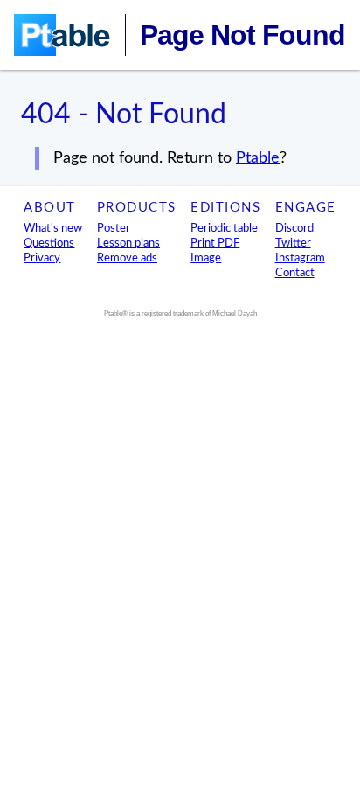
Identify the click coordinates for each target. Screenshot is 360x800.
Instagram (300, 258)
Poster (113, 228)
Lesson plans (128, 243)
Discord (294, 228)
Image (205, 258)
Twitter (293, 243)
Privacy (42, 258)
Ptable (258, 158)
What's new (53, 228)
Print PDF (214, 243)
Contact (295, 273)
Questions (49, 243)
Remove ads (127, 258)
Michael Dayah (234, 313)
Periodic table (224, 228)
